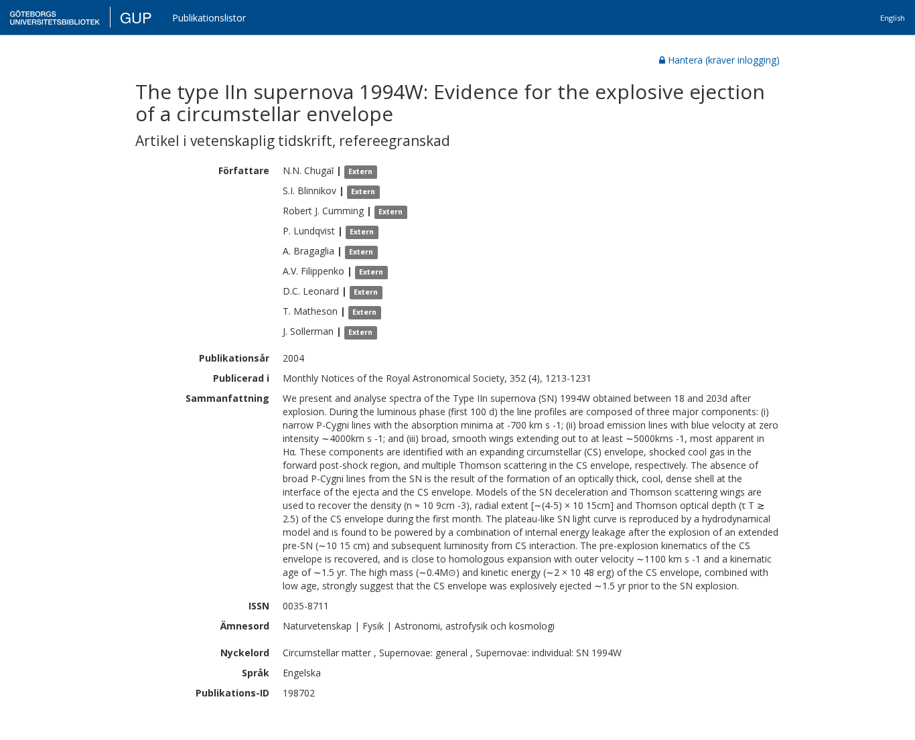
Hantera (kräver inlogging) (724, 60)
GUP (136, 17)
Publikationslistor (209, 17)
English (892, 18)
